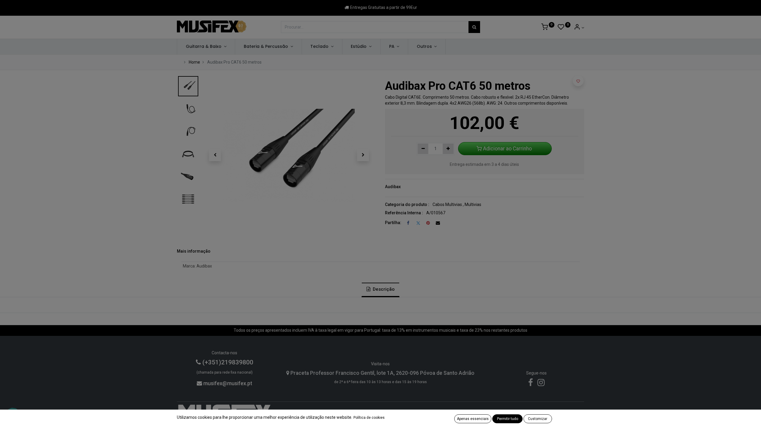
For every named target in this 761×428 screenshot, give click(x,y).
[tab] (380, 289)
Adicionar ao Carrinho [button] (507, 149)
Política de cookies (369, 418)
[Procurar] (474, 27)
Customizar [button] (537, 419)
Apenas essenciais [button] (473, 419)
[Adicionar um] (448, 149)
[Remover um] (423, 149)
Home (194, 62)
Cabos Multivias (447, 204)
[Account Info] (579, 27)
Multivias (473, 204)
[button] (215, 155)
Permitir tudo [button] (507, 419)
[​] (530, 384)
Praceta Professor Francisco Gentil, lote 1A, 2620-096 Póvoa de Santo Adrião (381, 373)
